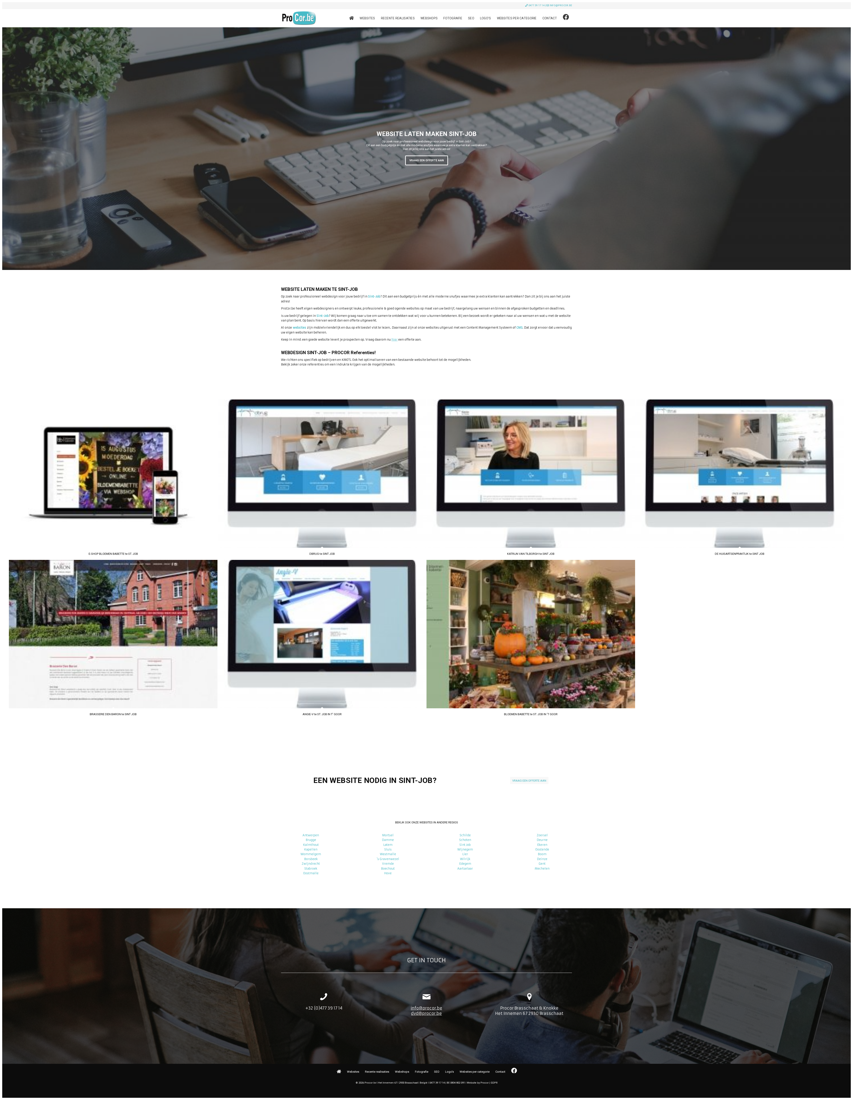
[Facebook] (513, 1070)
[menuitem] (351, 18)
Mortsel (388, 835)
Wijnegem (465, 849)
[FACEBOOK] (566, 18)
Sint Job (465, 845)
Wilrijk (465, 859)
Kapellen (310, 849)
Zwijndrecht (311, 864)
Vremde (388, 864)
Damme (388, 840)
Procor (484, 1082)
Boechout (388, 868)
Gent (542, 864)
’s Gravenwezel (388, 859)
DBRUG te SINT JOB (322, 553)
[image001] (299, 18)
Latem (388, 845)
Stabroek (310, 868)
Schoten (465, 840)
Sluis (388, 849)
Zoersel (542, 835)
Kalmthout (311, 845)
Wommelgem (311, 854)
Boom (542, 854)
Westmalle (388, 854)
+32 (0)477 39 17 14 (323, 1008)
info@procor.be (561, 5)
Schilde (465, 835)
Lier (465, 854)
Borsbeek (311, 859)
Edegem (465, 864)
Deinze (542, 859)
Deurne (542, 840)
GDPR (494, 1082)
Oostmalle (311, 873)
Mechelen (542, 868)
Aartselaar (465, 868)
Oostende (542, 849)
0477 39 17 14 (536, 5)
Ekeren (542, 845)
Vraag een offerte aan (426, 160)
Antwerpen (311, 835)
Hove (388, 873)
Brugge (311, 840)
